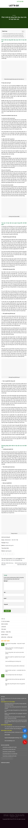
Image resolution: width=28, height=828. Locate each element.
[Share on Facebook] (5, 554)
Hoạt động (6, 815)
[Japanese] (12, 1)
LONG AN (3, 626)
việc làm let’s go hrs (9, 545)
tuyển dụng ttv (8, 551)
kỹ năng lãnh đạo (18, 560)
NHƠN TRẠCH (4, 634)
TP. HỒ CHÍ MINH (5, 621)
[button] (22, 31)
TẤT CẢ (3, 618)
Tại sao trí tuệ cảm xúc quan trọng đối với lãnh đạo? (13, 35)
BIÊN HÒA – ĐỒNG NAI (6, 637)
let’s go (7, 542)
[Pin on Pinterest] (11, 554)
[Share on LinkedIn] (13, 554)
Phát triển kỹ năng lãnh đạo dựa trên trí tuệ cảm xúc (13, 33)
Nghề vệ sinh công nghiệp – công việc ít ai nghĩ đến (15, 644)
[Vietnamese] (15, 1)
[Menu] (2, 5)
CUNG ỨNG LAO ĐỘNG (19, 814)
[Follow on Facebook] (2, 758)
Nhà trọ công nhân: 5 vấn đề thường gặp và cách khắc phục (14, 648)
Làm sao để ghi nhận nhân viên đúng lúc (13, 674)
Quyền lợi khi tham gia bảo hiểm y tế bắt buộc (14, 665)
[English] (11, 1)
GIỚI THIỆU (11, 814)
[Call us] (10, 758)
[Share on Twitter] (7, 554)
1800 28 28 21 (8, 539)
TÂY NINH (3, 629)
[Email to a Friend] (9, 554)
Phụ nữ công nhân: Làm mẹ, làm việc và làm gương (14, 653)
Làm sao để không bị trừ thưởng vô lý (13, 661)
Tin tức (14, 15)
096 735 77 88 (15, 539)
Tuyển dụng (12, 815)
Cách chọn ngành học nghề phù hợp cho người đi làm (15, 657)
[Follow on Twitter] (6, 758)
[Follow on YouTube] (12, 758)
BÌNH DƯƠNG (4, 624)
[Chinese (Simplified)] (10, 1)
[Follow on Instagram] (4, 758)
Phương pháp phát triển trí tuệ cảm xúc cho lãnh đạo (13, 36)
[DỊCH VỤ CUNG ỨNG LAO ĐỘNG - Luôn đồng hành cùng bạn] (14, 5)
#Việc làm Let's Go (10, 560)
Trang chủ (6, 814)
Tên (5, 592)
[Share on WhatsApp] (2, 554)
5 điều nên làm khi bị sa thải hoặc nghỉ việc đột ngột (15, 680)
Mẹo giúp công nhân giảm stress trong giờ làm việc (15, 684)
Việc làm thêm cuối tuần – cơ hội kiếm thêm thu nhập (15, 671)
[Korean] (14, 1)
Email (5, 598)
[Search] (26, 5)
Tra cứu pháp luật (20, 815)
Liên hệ (16, 816)
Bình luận (6, 580)
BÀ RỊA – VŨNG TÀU (6, 632)
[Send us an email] (8, 758)
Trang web (6, 604)
